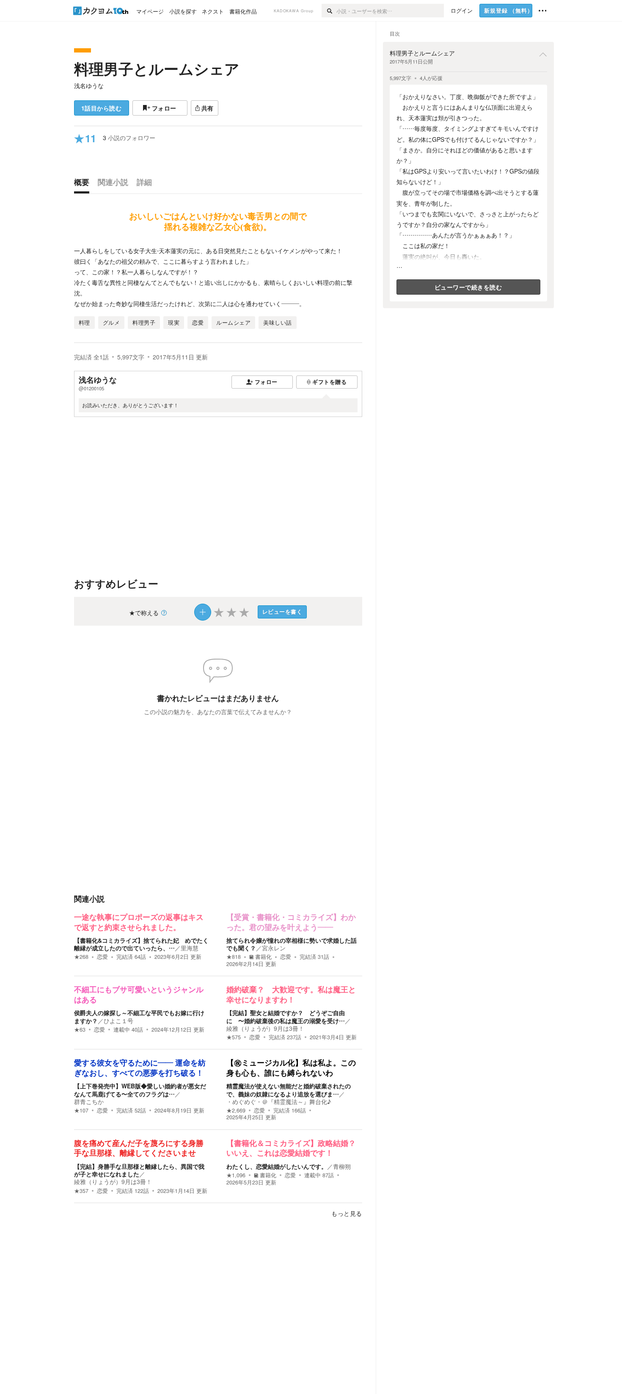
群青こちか (89, 1101)
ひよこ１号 (118, 1020)
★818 (233, 956)
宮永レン (274, 948)
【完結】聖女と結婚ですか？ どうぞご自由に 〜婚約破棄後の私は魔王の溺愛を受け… (285, 1016)
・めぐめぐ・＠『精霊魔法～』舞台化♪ (278, 1101)
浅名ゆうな (89, 85)
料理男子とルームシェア (156, 68)
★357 (81, 1190)
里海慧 (189, 948)
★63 (79, 1029)
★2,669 (235, 1110)
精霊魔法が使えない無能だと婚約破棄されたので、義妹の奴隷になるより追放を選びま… (288, 1090)
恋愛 (102, 957)
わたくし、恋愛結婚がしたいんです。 (276, 1166)
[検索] (329, 10)
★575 (233, 1037)
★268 (81, 956)
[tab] (84, 184)
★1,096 (235, 1175)
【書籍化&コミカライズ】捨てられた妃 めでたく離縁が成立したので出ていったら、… (141, 944)
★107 (81, 1110)
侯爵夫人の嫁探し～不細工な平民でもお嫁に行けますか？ (139, 1016)
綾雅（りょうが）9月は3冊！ (265, 1028)
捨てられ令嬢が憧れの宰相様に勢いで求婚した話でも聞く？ (291, 944)
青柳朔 (342, 1166)
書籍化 (263, 956)
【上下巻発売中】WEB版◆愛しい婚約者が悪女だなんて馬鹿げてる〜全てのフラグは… (140, 1090)
